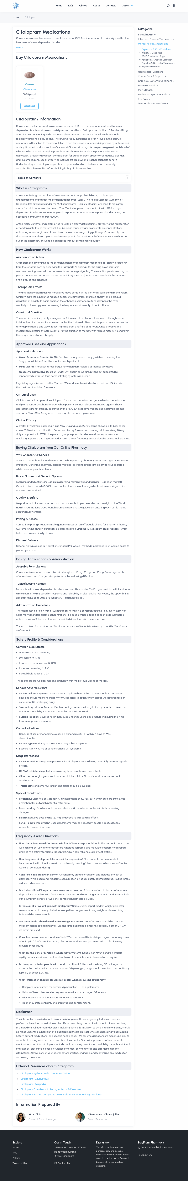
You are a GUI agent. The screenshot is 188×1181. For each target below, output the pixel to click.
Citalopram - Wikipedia (33, 1084)
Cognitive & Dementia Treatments (157, 63)
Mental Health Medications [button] (153, 43)
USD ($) (126, 5)
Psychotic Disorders (151, 66)
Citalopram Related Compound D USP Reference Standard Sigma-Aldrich (61, 1094)
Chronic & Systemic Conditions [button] (155, 80)
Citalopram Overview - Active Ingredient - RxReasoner (51, 1089)
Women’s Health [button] (147, 85)
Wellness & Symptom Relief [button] (153, 94)
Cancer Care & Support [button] (151, 76)
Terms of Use (19, 1163)
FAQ (70, 5)
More (18, 47)
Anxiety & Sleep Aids (151, 53)
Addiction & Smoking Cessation (156, 59)
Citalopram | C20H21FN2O (35, 1078)
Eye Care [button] (143, 99)
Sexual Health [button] (145, 34)
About (96, 5)
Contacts (111, 5)
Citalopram (29, 89)
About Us (146, 1154)
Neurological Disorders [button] (150, 71)
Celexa (29, 84)
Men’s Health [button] (145, 90)
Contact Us (64, 1163)
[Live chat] (174, 5)
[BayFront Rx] (32, 5)
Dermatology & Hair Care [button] (152, 103)
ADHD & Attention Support (154, 56)
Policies (83, 5)
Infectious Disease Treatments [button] (155, 39)
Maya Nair (34, 1114)
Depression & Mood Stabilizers (156, 49)
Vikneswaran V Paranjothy (103, 1114)
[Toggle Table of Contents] (127, 178)
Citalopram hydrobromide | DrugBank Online (45, 1073)
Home (59, 5)
